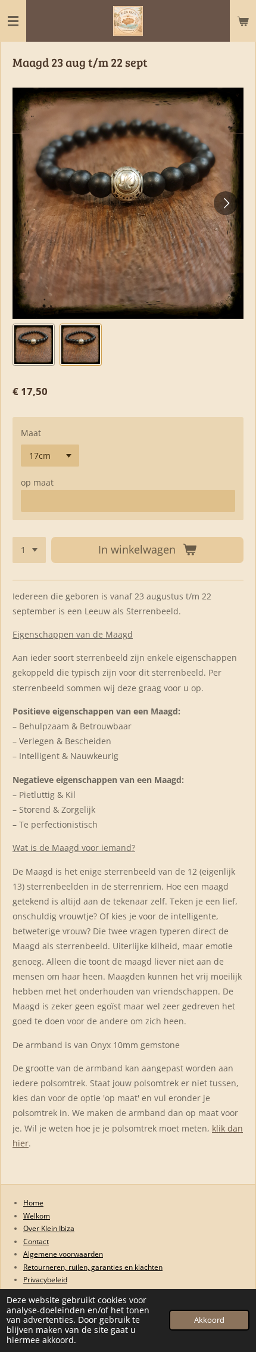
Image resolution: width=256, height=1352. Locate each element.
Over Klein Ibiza (48, 1228)
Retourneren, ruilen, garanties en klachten (93, 1267)
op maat (37, 482)
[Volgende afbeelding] (226, 203)
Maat (31, 433)
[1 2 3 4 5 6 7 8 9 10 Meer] (29, 550)
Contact (36, 1241)
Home (33, 1203)
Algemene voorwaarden (63, 1254)
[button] (34, 345)
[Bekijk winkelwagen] (243, 21)
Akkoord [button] (209, 1320)
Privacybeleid (45, 1280)
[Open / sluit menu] (13, 21)
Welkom (36, 1216)
